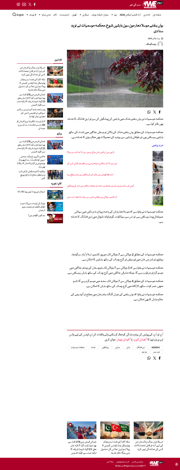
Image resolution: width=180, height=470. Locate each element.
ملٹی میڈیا (46, 15)
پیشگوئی (105, 347)
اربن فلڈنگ (141, 347)
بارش (128, 347)
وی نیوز (144, 352)
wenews (156, 347)
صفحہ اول (157, 15)
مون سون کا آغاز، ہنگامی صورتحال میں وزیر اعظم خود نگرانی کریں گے (92, 163)
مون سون (156, 352)
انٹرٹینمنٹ (64, 15)
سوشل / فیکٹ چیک (100, 15)
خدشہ (93, 347)
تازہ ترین (146, 15)
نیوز (115, 15)
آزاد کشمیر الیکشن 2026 (130, 15)
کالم (55, 15)
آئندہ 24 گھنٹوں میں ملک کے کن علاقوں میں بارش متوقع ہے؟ (90, 174)
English (20, 15)
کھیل (74, 15)
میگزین (85, 15)
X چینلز (32, 15)
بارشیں (117, 347)
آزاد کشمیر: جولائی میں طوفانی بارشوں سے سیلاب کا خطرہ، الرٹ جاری (92, 197)
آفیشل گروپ (140, 340)
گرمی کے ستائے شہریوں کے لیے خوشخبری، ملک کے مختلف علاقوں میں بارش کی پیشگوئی (100, 186)
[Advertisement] (115, 239)
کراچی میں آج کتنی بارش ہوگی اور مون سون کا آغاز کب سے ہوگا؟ (90, 152)
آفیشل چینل (123, 340)
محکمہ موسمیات (77, 347)
